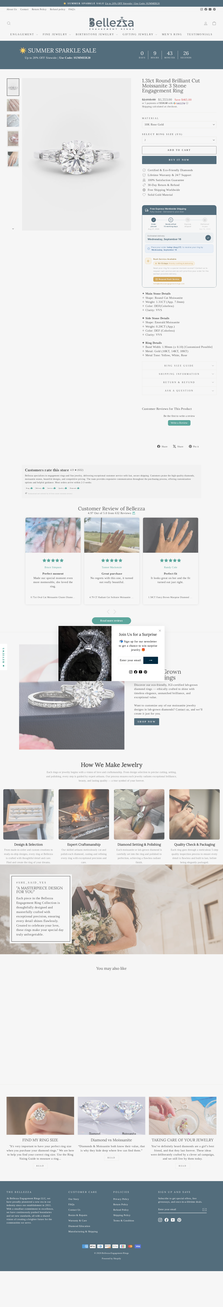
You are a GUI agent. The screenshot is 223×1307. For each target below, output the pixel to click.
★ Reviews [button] (3, 657)
